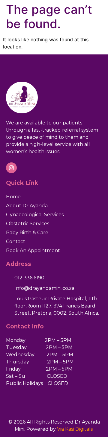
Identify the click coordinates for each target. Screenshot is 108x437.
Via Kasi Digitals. (75, 429)
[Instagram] (11, 167)
